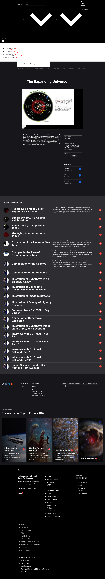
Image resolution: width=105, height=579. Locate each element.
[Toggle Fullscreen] (23, 128)
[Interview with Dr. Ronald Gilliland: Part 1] (100, 351)
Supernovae (69, 386)
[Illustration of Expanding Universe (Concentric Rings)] (100, 288)
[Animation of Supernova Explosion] (100, 319)
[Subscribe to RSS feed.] (12, 384)
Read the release (68, 149)
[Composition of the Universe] (100, 272)
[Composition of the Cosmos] (100, 263)
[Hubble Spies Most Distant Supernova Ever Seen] (100, 210)
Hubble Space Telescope (74, 383)
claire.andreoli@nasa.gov (39, 395)
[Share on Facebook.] (6, 384)
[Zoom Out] (25, 126)
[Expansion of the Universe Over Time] (100, 243)
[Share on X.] (3, 384)
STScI (74, 155)
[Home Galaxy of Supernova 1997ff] (100, 227)
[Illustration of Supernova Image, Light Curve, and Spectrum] (100, 327)
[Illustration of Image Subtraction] (100, 296)
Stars (63, 386)
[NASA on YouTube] (86, 478)
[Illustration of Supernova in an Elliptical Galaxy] (100, 280)
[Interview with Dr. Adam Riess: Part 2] (100, 343)
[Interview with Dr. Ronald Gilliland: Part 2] (100, 358)
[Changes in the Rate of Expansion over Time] (100, 253)
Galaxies (64, 383)
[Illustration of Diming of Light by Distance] (100, 303)
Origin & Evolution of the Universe (89, 383)
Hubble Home (21, 68)
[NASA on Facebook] (77, 478)
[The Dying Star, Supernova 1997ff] (100, 235)
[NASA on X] (83, 478)
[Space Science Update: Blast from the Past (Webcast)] (100, 366)
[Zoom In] (23, 126)
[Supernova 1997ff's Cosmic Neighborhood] (100, 219)
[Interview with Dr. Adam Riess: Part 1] (100, 335)
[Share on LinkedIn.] (9, 384)
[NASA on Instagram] (80, 478)
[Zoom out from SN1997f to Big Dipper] (100, 311)
